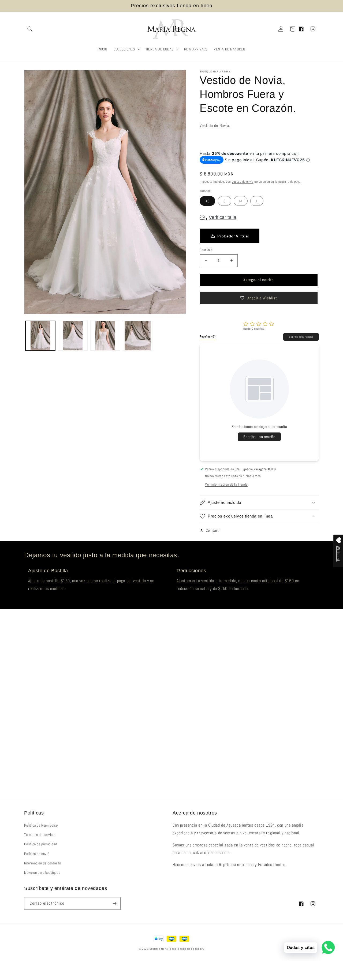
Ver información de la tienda (226, 484)
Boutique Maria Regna (163, 949)
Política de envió (36, 853)
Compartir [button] (213, 530)
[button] (30, 29)
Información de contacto (42, 863)
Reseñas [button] (208, 336)
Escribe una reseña (301, 337)
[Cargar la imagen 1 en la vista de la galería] (40, 336)
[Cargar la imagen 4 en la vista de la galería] (137, 336)
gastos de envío (242, 181)
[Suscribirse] (114, 903)
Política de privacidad (40, 844)
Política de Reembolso (41, 825)
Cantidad (206, 250)
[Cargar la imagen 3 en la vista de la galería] (105, 336)
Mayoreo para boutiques (42, 872)
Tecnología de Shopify (190, 949)
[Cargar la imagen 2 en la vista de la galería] (73, 336)
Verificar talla (222, 217)
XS (207, 201)
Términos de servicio (39, 834)
